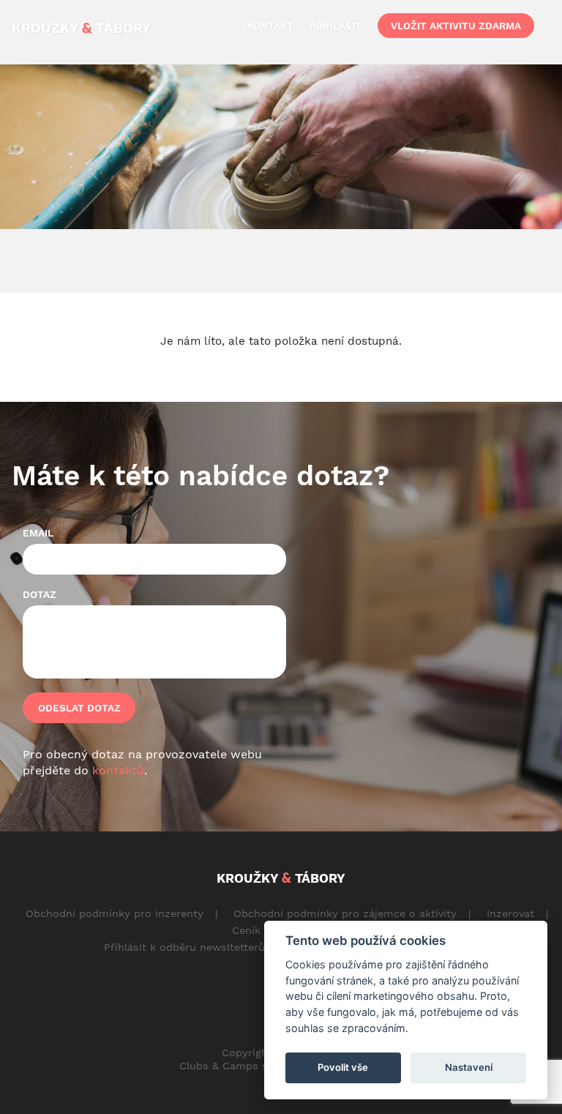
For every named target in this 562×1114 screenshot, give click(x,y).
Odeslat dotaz (79, 708)
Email (38, 533)
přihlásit (335, 25)
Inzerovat (510, 913)
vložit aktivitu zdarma (456, 25)
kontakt (270, 25)
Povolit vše (343, 1067)
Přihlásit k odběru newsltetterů (184, 947)
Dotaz (39, 594)
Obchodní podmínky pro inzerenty (114, 913)
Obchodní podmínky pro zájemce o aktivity (345, 913)
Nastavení (468, 1067)
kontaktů (118, 770)
